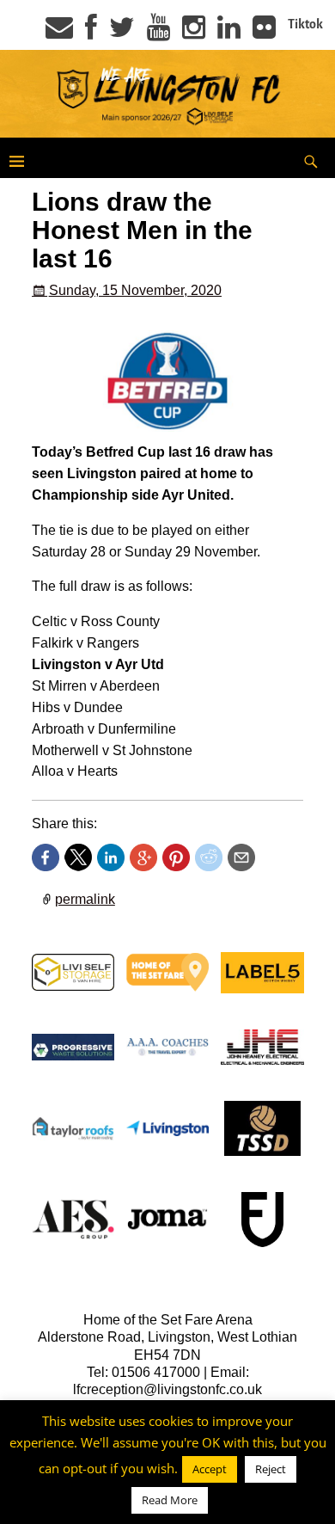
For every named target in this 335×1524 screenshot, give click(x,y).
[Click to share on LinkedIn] (111, 857)
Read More (170, 1500)
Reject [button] (270, 1469)
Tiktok (305, 24)
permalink (85, 899)
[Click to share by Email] (241, 857)
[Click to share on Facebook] (45, 857)
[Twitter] (122, 33)
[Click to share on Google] (143, 857)
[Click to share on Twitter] (78, 857)
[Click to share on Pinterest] (176, 857)
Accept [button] (209, 1469)
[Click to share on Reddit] (208, 857)
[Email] (59, 33)
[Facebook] (91, 33)
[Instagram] (193, 33)
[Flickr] (264, 33)
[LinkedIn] (229, 33)
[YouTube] (158, 33)
